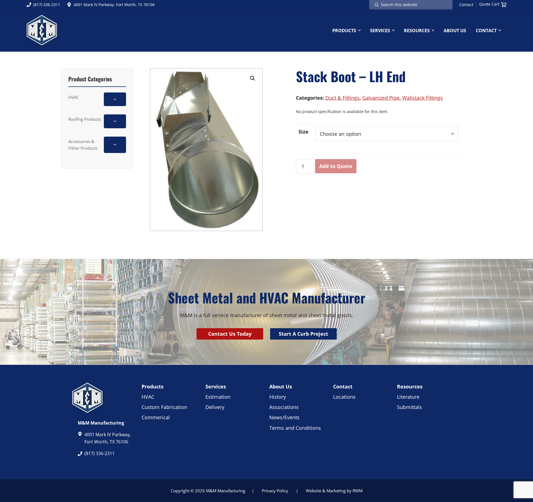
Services (215, 386)
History (277, 396)
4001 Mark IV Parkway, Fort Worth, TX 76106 (114, 4)
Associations (284, 407)
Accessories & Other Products (82, 145)
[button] (253, 78)
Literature (408, 396)
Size (303, 131)
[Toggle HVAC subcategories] (115, 99)
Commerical (156, 417)
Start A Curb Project (303, 333)
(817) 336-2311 (46, 4)
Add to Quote (335, 166)
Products (153, 386)
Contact (466, 4)
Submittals (409, 407)
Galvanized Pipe (380, 97)
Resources (410, 386)
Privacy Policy (275, 490)
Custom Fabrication (164, 407)
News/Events (284, 417)
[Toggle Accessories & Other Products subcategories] (115, 145)
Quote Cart (489, 4)
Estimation (217, 396)
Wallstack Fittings (422, 97)
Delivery (214, 407)
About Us (280, 386)
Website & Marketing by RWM (334, 490)
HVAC (73, 97)
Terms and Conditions (295, 428)
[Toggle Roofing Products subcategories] (115, 121)
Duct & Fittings (342, 97)
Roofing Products (84, 119)
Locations (344, 396)
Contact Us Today (230, 333)
